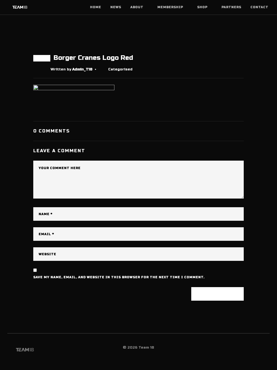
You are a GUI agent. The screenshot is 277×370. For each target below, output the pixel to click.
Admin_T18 (82, 69)
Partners (231, 7)
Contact (259, 7)
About (136, 7)
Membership (170, 7)
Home (95, 7)
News (115, 7)
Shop (202, 7)
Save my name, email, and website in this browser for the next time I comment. (119, 277)
